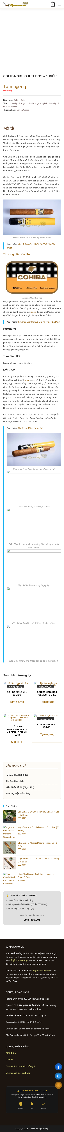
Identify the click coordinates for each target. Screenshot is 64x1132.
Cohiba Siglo (19, 100)
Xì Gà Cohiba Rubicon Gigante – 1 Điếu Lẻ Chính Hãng (17, 730)
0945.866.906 (32, 919)
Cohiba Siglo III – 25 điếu (47, 725)
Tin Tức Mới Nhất (15, 781)
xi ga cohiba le (27, 103)
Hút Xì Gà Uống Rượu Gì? (30, 428)
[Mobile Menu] (58, 4)
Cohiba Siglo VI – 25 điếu (17, 693)
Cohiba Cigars (23, 110)
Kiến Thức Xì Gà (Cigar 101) (20, 787)
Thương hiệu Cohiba (16, 254)
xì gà (33, 312)
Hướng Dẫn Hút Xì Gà (17, 775)
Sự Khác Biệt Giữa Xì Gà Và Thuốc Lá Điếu (39, 322)
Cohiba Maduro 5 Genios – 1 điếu (47, 693)
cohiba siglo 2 (14, 103)
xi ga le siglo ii (41, 103)
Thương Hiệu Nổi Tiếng (18, 793)
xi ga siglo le (11, 107)
